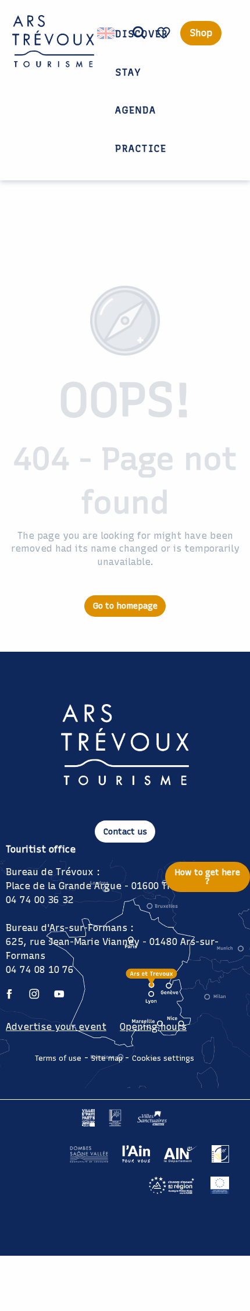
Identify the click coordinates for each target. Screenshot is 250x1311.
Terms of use (58, 1058)
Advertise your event (56, 1026)
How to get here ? (207, 876)
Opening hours (153, 1026)
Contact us (125, 831)
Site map (107, 1058)
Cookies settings (163, 1058)
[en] (106, 33)
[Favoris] (165, 33)
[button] (139, 33)
